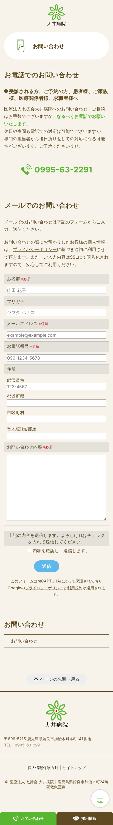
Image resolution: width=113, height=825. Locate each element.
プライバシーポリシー (35, 249)
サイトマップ (74, 767)
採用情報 (89, 818)
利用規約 (75, 587)
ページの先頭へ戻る (60, 679)
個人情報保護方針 (43, 767)
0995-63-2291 (63, 169)
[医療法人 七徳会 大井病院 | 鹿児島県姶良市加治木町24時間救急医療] (56, 14)
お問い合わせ (24, 624)
